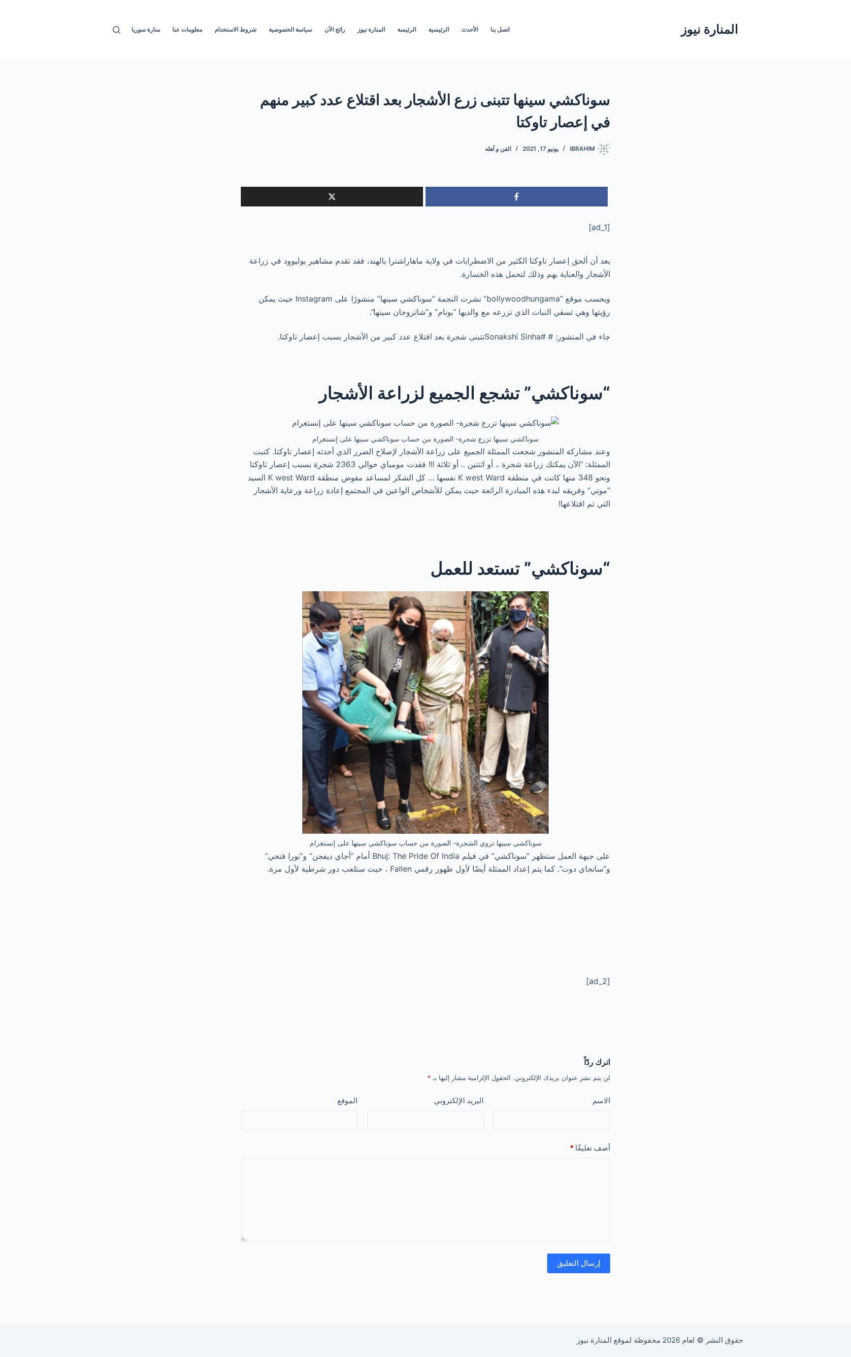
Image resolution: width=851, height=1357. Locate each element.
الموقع (347, 1100)
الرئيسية (438, 29)
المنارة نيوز (709, 29)
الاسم (601, 1100)
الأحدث (469, 29)
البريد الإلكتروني (459, 1100)
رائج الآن (335, 29)
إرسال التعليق (578, 1263)
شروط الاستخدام (236, 29)
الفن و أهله (498, 148)
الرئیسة (406, 29)
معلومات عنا (187, 29)
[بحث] (116, 30)
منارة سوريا (145, 29)
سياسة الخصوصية (290, 29)
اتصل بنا (500, 29)
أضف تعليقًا (590, 1148)
